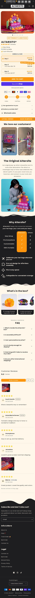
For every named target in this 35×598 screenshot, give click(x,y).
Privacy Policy (5, 563)
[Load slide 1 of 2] (14, 35)
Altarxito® (11, 593)
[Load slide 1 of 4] (17, 35)
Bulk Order (4, 540)
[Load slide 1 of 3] (16, 35)
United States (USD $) (17, 583)
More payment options (18, 88)
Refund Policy (5, 560)
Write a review (13, 380)
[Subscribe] (32, 519)
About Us (4, 530)
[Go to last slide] (3, 141)
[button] (29, 6)
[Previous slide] (3, 304)
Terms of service (12, 595)
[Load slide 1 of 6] (21, 35)
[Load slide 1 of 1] (13, 35)
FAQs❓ (3, 533)
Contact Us (4, 543)
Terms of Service (6, 566)
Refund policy (18, 593)
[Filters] (28, 380)
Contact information (23, 595)
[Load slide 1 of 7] (22, 35)
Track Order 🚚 (6, 536)
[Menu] (2, 6)
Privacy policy (27, 593)
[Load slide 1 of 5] (19, 35)
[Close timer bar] (33, 1)
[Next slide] (32, 141)
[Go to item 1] (6, 388)
